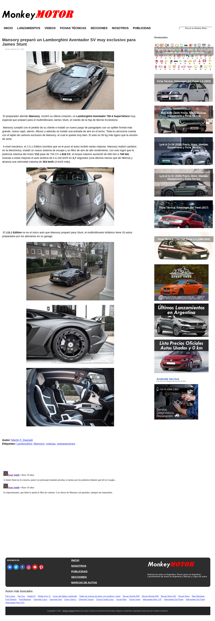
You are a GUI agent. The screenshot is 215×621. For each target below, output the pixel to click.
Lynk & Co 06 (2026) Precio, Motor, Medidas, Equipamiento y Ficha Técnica (184, 146)
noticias (51, 443)
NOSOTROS (78, 565)
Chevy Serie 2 (70, 599)
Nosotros (120, 28)
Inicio (8, 28)
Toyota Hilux (121, 599)
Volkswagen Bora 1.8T (152, 599)
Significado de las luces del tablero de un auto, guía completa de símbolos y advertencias (184, 51)
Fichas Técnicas (73, 28)
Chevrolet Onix (55, 599)
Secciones (99, 28)
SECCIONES (79, 577)
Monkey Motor (68, 611)
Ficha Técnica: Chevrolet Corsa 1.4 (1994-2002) (184, 239)
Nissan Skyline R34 (150, 596)
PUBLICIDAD (79, 571)
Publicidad (142, 28)
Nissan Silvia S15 (168, 596)
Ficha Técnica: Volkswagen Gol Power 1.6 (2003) (184, 81)
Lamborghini (24, 443)
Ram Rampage (198, 596)
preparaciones (66, 443)
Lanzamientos (28, 28)
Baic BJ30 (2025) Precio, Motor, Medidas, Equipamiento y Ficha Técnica (184, 114)
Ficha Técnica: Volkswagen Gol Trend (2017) (183, 207)
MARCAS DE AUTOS (84, 582)
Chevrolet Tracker (86, 599)
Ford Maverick (25, 599)
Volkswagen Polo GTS (14, 603)
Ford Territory (11, 599)
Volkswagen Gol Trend (195, 599)
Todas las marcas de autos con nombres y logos (100, 596)
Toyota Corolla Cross (105, 599)
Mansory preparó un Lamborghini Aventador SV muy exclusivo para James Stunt (69, 42)
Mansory (39, 443)
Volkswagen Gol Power (173, 599)
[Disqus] (71, 506)
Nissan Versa (184, 596)
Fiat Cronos (10, 596)
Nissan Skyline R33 (131, 596)
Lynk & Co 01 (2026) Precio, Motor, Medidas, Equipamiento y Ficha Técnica (184, 177)
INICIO (75, 560)
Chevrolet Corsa (40, 599)
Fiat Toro (21, 596)
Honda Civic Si (44, 596)
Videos (50, 28)
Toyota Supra (134, 599)
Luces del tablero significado (65, 596)
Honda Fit (31, 596)
